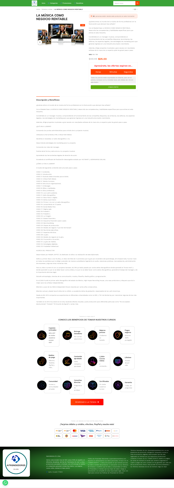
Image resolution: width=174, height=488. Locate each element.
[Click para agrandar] (40, 42)
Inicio (38, 9)
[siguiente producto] (137, 9)
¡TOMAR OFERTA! (113, 87)
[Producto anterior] (133, 9)
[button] (5, 482)
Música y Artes (47, 9)
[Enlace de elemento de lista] (108, 466)
